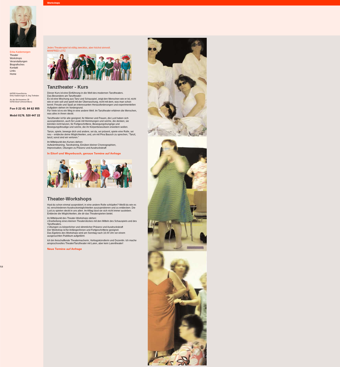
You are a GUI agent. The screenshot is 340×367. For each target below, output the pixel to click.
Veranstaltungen (18, 61)
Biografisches (17, 64)
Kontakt (14, 67)
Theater (14, 55)
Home (13, 74)
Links (13, 71)
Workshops (16, 58)
